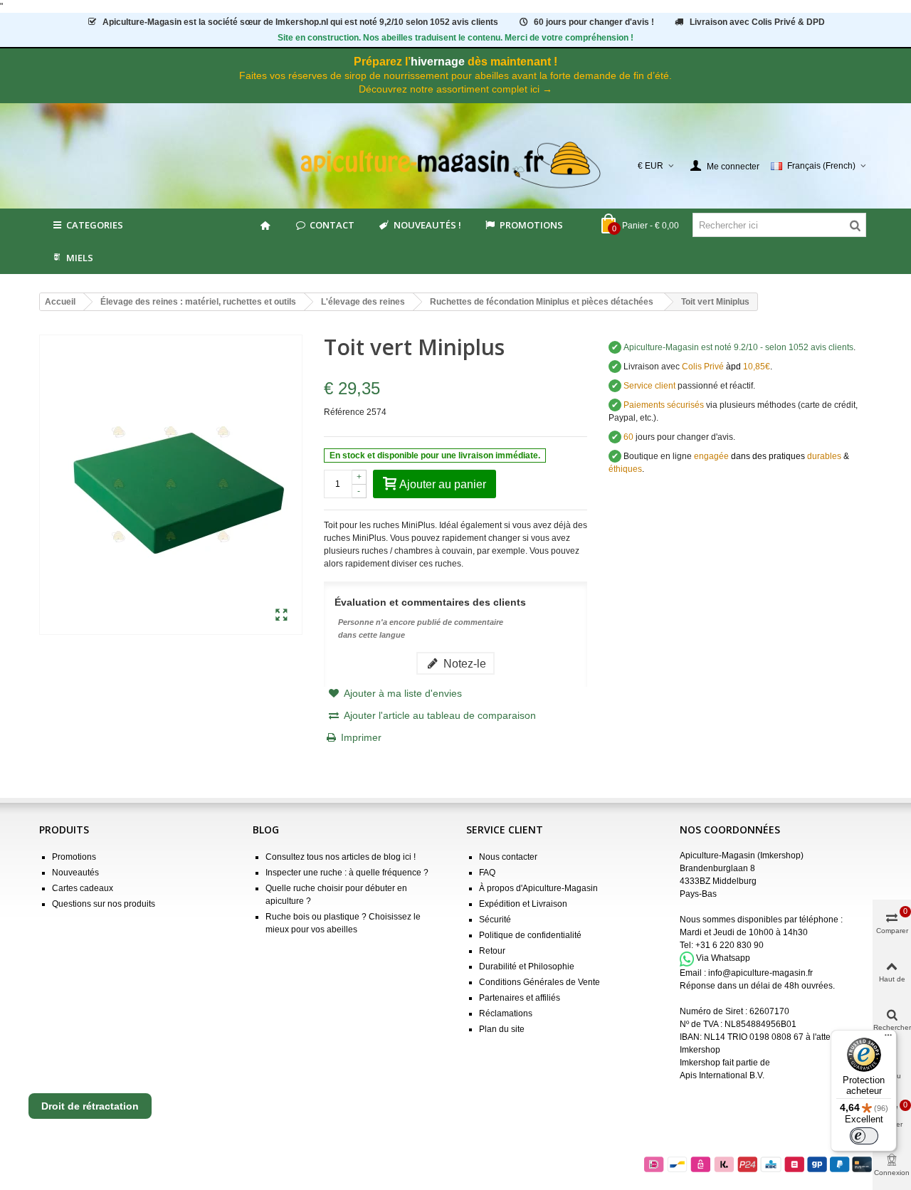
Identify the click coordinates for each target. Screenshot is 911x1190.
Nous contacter (508, 857)
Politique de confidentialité (530, 935)
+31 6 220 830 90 (729, 945)
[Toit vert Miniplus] (281, 615)
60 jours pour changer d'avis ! (594, 22)
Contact (332, 224)
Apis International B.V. (722, 1075)
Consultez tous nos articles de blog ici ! (340, 857)
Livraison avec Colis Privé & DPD (757, 22)
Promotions (531, 224)
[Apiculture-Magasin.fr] (455, 165)
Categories (94, 224)
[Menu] (888, 1038)
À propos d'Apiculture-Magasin (538, 888)
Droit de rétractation (90, 1106)
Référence (344, 412)
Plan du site (502, 1029)
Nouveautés (75, 873)
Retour (492, 951)
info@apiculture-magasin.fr (760, 973)
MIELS (79, 257)
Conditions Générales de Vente (539, 982)
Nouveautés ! (427, 224)
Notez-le (463, 663)
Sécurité (495, 920)
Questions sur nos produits (103, 904)
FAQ (487, 873)
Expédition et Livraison (523, 904)
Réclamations (505, 1013)
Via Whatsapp (723, 959)
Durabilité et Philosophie (526, 967)
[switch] (864, 1135)
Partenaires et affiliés (519, 998)
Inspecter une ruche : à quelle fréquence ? (346, 873)
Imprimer (361, 737)
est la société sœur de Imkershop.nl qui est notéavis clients (300, 22)
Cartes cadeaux (82, 888)
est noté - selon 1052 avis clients (738, 347)
